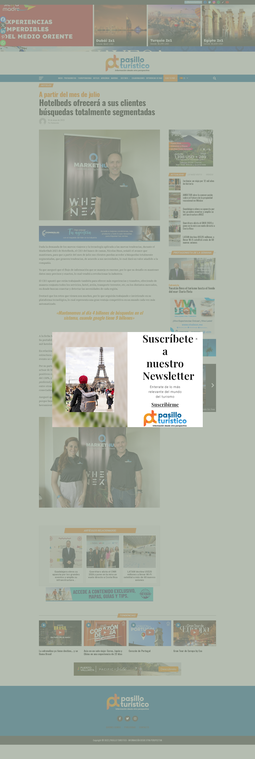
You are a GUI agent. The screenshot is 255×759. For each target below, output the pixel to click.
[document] (127, 379)
